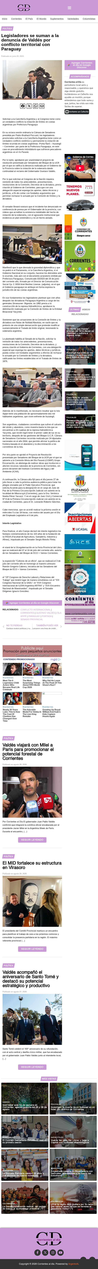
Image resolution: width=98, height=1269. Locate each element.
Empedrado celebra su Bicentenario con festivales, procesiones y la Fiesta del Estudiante (72, 1173)
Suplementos (57, 19)
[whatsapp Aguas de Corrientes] (80, 469)
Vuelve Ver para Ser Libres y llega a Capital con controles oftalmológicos (70, 1141)
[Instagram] (53, 1252)
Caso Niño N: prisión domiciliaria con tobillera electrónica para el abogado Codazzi (79, 401)
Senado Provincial (31, 619)
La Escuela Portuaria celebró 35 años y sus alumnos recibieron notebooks (23, 1174)
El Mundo (41, 19)
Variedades (73, 19)
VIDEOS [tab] (86, 309)
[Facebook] (37, 1252)
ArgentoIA (73, 1264)
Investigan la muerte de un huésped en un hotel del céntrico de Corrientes (73, 1108)
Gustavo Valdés (45, 613)
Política (7, 28)
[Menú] (69, 8)
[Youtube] (60, 1252)
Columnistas (89, 19)
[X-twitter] (45, 1252)
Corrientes (16, 19)
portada (47, 616)
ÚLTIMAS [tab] (75, 309)
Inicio (4, 19)
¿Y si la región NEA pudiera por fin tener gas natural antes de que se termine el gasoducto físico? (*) (72, 1206)
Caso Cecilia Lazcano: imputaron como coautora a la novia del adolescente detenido (80, 378)
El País (29, 19)
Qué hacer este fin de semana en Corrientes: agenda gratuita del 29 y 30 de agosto (25, 1107)
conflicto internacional (35, 610)
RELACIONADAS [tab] (80, 314)
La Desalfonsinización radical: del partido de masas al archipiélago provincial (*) (24, 1208)
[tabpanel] (80, 377)
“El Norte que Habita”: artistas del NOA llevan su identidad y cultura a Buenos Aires (80, 332)
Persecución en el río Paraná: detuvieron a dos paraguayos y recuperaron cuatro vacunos (80, 424)
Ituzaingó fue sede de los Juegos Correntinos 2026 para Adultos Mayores (79, 355)
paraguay (34, 616)
